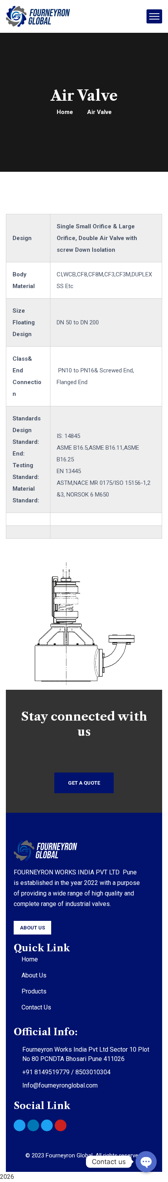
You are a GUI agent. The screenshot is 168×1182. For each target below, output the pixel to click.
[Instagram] (19, 1125)
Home (65, 112)
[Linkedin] (33, 1125)
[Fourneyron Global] (38, 16)
